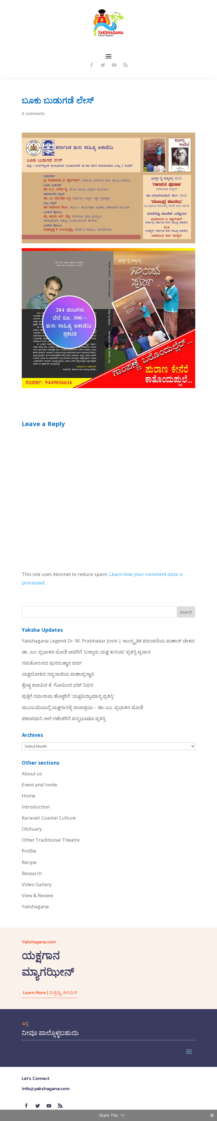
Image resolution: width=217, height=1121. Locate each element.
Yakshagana (35, 906)
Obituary (32, 829)
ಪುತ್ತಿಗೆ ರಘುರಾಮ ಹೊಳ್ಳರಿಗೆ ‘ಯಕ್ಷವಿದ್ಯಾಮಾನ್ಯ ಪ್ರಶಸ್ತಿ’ (68, 696)
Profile (29, 851)
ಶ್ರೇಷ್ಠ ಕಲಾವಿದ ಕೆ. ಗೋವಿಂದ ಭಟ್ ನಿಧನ (57, 685)
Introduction (36, 806)
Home (28, 795)
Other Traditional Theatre (51, 840)
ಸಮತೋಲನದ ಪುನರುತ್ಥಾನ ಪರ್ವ (52, 663)
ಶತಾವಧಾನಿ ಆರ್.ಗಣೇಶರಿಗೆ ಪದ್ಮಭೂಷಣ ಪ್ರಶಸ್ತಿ (64, 718)
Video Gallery (37, 884)
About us (32, 773)
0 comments (33, 113)
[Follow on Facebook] (91, 64)
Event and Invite (39, 784)
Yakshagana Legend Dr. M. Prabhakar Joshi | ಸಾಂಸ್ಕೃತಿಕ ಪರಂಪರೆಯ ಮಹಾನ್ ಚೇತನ (108, 640)
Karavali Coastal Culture (49, 817)
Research (32, 873)
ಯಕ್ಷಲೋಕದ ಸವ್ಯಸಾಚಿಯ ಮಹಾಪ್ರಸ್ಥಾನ (58, 674)
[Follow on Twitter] (102, 64)
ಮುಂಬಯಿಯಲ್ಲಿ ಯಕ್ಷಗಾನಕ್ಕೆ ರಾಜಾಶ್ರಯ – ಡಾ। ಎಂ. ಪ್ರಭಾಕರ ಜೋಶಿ (82, 707)
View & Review (37, 895)
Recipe (29, 862)
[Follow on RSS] (125, 64)
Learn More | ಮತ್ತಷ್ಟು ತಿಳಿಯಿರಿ (50, 992)
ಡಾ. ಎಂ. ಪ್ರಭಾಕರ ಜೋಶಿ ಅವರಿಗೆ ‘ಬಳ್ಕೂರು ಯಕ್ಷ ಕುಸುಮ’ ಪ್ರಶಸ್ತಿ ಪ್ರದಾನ (86, 651)
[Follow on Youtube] (114, 64)
